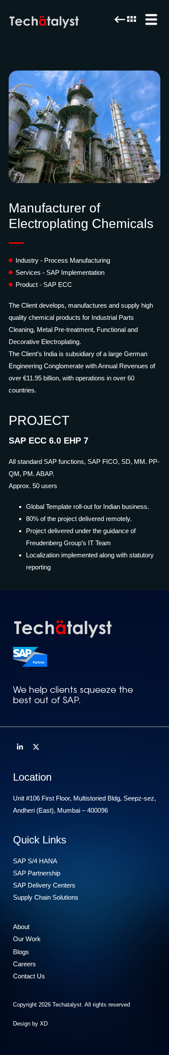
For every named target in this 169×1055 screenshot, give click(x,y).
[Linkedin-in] (20, 747)
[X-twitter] (36, 747)
